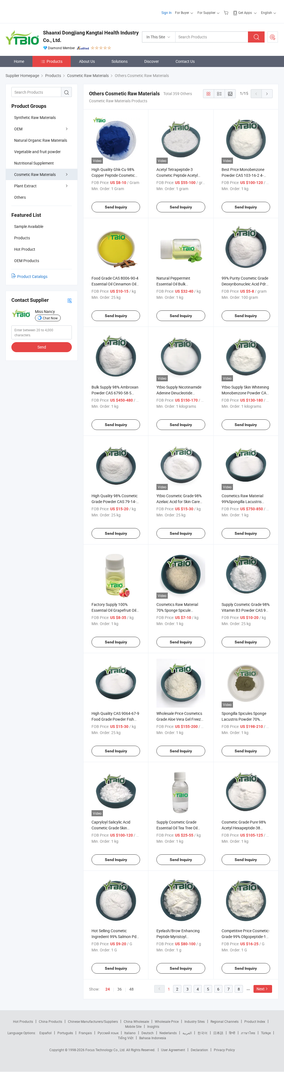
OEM (18, 128)
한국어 (202, 1033)
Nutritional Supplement (34, 163)
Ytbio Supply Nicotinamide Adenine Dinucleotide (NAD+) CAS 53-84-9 (178, 392)
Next (261, 988)
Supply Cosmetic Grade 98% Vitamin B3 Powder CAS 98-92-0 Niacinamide (246, 610)
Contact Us (185, 61)
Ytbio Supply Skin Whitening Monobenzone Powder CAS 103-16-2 (245, 392)
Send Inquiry (116, 207)
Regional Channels (225, 1021)
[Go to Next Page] (267, 93)
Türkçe (266, 1033)
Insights (153, 1026)
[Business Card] (69, 300)
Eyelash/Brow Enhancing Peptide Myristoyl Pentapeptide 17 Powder (178, 936)
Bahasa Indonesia (152, 1038)
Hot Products (23, 1021)
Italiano (130, 1033)
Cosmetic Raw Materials (35, 174)
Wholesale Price (167, 1021)
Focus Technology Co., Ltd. (105, 1050)
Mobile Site (133, 1026)
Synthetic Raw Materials (35, 117)
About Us (87, 61)
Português (65, 1033)
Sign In (166, 12)
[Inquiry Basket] (227, 12)
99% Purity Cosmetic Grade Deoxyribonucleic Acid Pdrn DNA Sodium (245, 283)
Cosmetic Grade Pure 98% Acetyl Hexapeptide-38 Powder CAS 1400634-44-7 (245, 827)
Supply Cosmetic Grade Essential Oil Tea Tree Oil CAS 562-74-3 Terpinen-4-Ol (180, 827)
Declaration (199, 1050)
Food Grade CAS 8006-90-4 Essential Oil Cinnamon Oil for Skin (115, 283)
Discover (151, 61)
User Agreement (173, 1050)
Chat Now (50, 318)
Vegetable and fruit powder (37, 151)
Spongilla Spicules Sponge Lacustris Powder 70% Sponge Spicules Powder (244, 719)
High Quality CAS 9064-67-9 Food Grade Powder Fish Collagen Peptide (115, 719)
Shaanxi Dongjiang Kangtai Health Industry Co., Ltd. (91, 36)
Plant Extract (25, 185)
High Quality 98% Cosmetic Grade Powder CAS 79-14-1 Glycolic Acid (115, 501)
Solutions (119, 61)
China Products (50, 1021)
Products (54, 61)
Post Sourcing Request (272, 37)
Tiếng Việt (125, 1038)
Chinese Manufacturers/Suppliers (93, 1021)
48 (131, 989)
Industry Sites (194, 1021)
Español (45, 1033)
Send (41, 347)
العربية (187, 1033)
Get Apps (245, 12)
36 (119, 989)
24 (107, 989)
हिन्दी (232, 1033)
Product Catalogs (32, 276)
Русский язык (108, 1033)
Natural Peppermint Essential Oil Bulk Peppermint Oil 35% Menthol (180, 283)
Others (20, 197)
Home (19, 61)
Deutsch (147, 1033)
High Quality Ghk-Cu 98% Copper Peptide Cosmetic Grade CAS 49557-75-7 (113, 175)
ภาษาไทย (248, 1033)
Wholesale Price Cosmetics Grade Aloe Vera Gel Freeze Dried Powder (179, 719)
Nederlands (168, 1033)
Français (85, 1033)
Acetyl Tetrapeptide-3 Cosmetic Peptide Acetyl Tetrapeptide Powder (177, 175)
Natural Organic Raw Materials (40, 140)
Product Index (254, 1021)
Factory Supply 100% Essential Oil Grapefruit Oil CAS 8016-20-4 (114, 610)
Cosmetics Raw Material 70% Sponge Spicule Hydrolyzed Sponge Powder (180, 610)
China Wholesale (136, 1021)
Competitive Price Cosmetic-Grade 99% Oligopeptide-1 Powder (246, 936)
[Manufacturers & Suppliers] (41, 11)
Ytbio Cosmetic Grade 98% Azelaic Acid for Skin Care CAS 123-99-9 (179, 501)
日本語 (218, 1033)
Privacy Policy (224, 1050)
